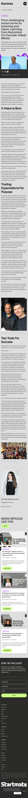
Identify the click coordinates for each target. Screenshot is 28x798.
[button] (25, 3)
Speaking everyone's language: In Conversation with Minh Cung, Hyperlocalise (12, 635)
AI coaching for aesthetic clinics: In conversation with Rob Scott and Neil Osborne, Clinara (13, 553)
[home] (7, 4)
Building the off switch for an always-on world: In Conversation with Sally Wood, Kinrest (13, 595)
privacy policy (22, 791)
